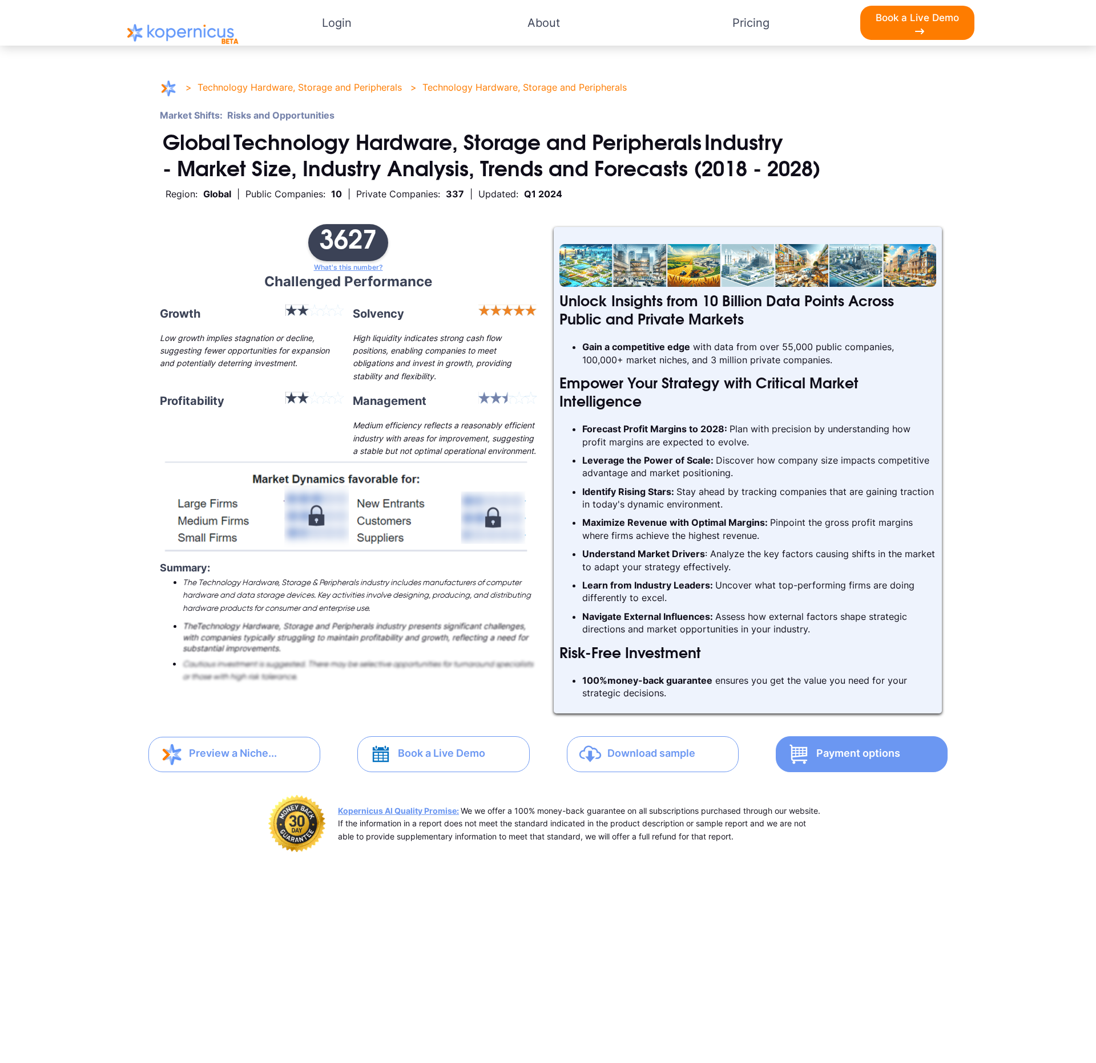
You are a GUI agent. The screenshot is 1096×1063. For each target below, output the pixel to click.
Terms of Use (391, 1010)
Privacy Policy (233, 1010)
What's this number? (348, 267)
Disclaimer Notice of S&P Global (548, 1010)
